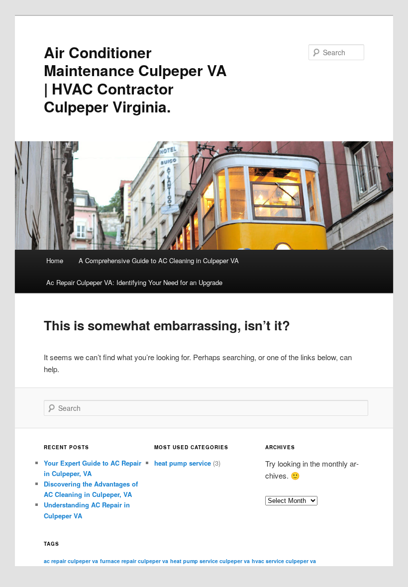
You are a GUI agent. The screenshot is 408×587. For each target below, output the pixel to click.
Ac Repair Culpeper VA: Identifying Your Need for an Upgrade (134, 282)
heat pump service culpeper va (210, 561)
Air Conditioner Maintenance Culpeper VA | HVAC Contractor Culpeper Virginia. (135, 79)
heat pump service (182, 463)
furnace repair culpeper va (134, 561)
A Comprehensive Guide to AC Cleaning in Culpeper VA (159, 260)
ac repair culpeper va (71, 561)
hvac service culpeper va (284, 561)
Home (54, 260)
